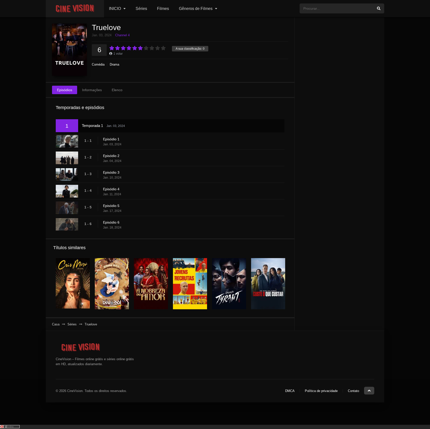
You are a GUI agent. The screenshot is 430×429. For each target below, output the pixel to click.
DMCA (290, 391)
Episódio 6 (111, 222)
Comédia (98, 64)
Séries (141, 8)
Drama (114, 64)
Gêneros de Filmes (196, 8)
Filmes (163, 8)
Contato (353, 391)
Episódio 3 (111, 172)
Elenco (117, 90)
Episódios (64, 90)
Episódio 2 (111, 156)
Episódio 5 (111, 206)
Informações (92, 90)
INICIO (115, 8)
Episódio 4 (111, 189)
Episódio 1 (111, 139)
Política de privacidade (321, 391)
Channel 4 (122, 35)
